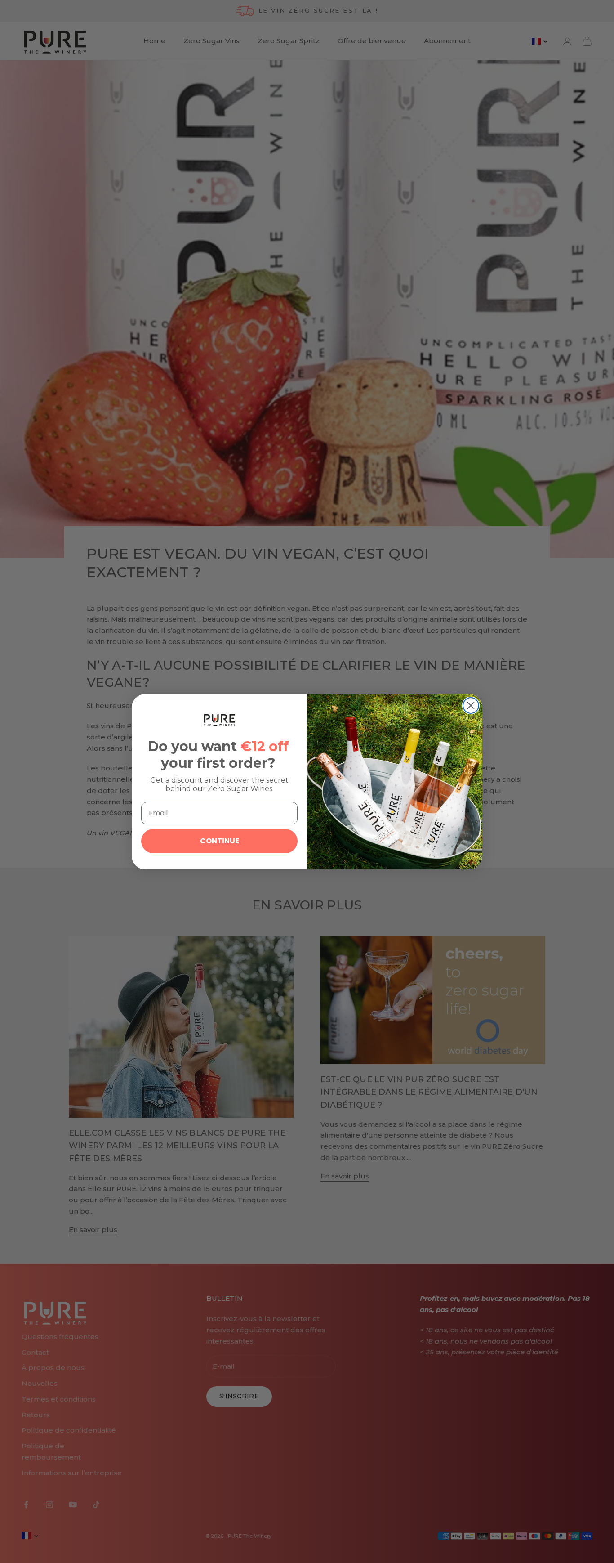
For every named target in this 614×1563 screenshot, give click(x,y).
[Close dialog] (471, 705)
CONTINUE (219, 841)
